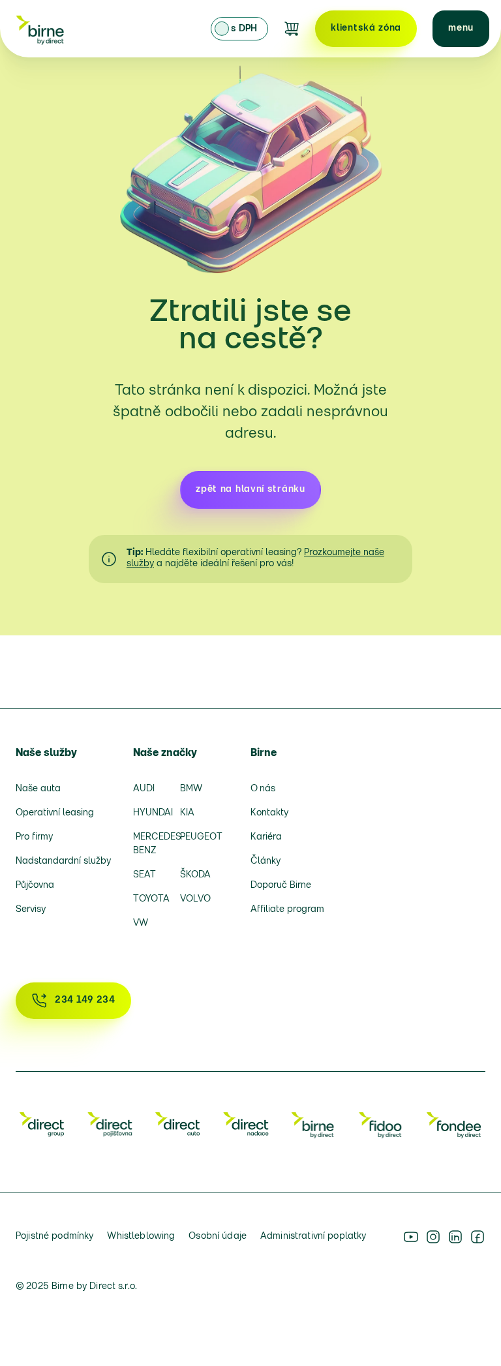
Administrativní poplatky (313, 1236)
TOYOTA (151, 899)
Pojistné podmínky (54, 1236)
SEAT (144, 875)
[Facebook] (477, 1237)
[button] (461, 28)
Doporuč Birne (280, 885)
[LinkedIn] (455, 1237)
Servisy (31, 909)
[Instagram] (433, 1237)
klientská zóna (366, 28)
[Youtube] (411, 1237)
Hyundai (152, 813)
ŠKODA (195, 875)
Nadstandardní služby (63, 861)
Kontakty (269, 813)
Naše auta (38, 789)
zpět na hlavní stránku (250, 489)
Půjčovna (35, 885)
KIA (187, 813)
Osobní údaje (218, 1236)
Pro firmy (34, 837)
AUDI (144, 789)
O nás (262, 789)
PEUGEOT (199, 837)
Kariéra (266, 837)
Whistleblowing (141, 1236)
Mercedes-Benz (152, 844)
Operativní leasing (55, 813)
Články (265, 861)
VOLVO (195, 899)
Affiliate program (287, 909)
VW (140, 923)
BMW (191, 789)
